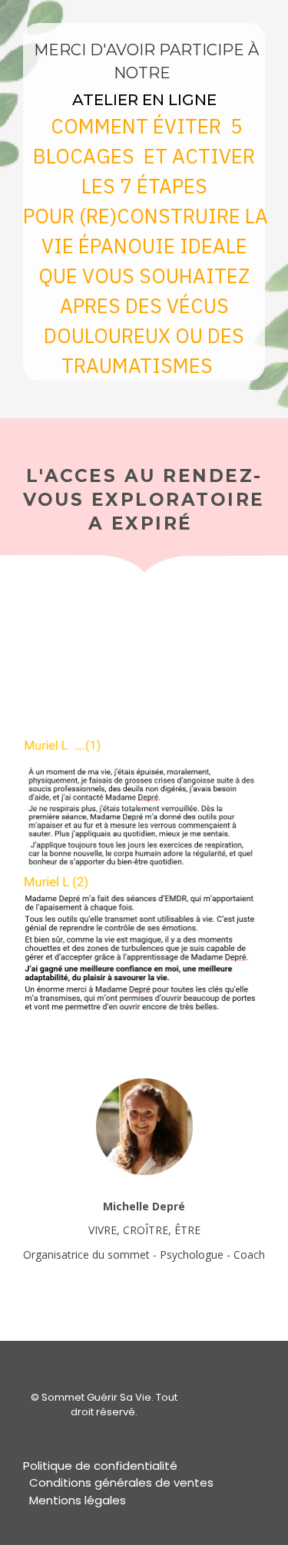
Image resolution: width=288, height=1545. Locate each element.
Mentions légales (77, 1500)
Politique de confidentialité (100, 1466)
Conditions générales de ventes (121, 1482)
